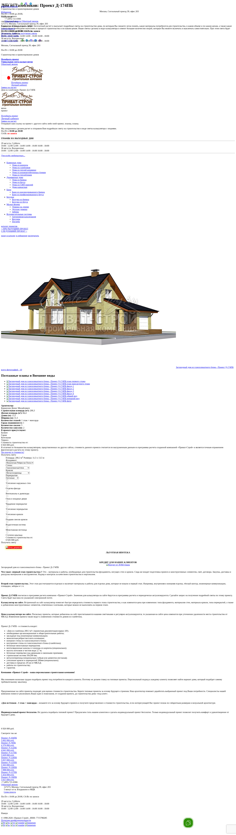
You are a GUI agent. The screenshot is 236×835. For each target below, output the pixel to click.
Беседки (10, 197)
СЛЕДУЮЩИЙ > (14, 231)
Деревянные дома (15, 177)
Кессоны (16, 219)
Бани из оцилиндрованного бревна (28, 192)
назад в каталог (8, 236)
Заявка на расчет (9, 87)
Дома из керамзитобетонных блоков (29, 172)
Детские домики (19, 209)
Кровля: (9, 470)
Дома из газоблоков (21, 167)
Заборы (15, 212)
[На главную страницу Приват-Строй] (27, 80)
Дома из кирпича (20, 165)
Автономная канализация (24, 217)
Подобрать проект (19, 82)
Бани (9, 190)
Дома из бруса (18, 182)
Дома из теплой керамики (24, 170)
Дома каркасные (19, 187)
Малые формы (13, 204)
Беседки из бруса (20, 202)
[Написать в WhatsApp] (21, 4)
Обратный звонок (9, 6)
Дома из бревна (19, 180)
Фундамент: (11, 460)
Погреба (16, 221)
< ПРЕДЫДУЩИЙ (14, 229)
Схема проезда (8, 28)
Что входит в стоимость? (12, 452)
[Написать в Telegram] (30, 4)
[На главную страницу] (17, 106)
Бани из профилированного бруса (28, 194)
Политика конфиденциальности (16, 820)
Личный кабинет (19, 85)
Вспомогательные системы (19, 214)
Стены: (9, 465)
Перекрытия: (12, 475)
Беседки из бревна (20, 199)
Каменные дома (14, 162)
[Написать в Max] (25, 4)
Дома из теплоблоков (22, 175)
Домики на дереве (20, 207)
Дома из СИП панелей (22, 185)
